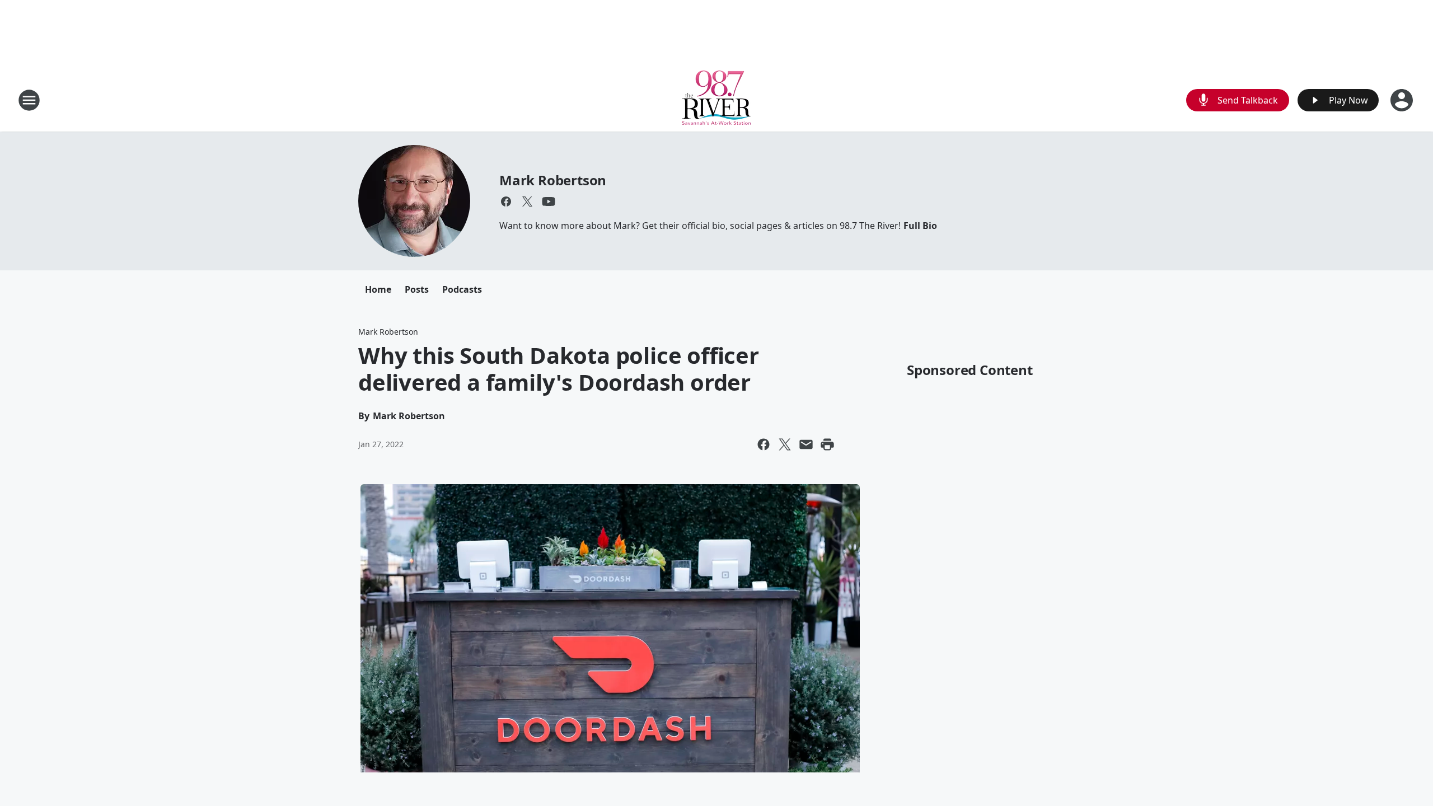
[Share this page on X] (785, 444)
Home (378, 289)
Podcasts (462, 289)
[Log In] (1402, 100)
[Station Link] (716, 100)
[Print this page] (827, 444)
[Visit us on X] (527, 201)
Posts (417, 289)
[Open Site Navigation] (29, 100)
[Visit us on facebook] (506, 201)
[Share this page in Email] (806, 444)
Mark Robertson (552, 180)
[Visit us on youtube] (548, 201)
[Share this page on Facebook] (763, 444)
